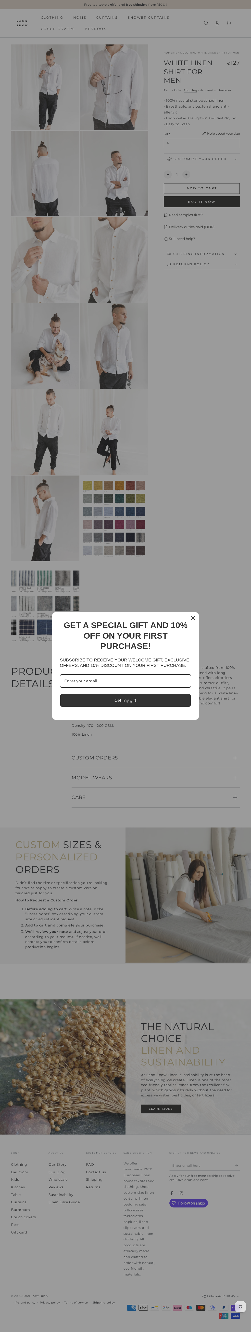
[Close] (193, 618)
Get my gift (125, 700)
